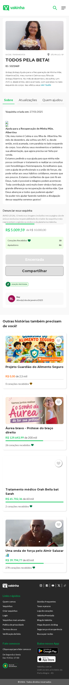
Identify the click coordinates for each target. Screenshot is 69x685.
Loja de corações (45, 611)
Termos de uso (10, 629)
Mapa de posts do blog (47, 624)
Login (5, 615)
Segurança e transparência (49, 629)
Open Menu (63, 8)
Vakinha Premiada (45, 615)
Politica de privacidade (13, 624)
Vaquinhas (8, 606)
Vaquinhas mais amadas (14, 620)
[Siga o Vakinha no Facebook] (46, 585)
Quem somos (9, 601)
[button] (34, 35)
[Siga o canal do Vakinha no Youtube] (52, 585)
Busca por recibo (45, 634)
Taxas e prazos (44, 606)
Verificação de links (12, 634)
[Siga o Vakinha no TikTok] (65, 585)
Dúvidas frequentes (46, 601)
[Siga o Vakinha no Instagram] (40, 585)
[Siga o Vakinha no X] (59, 585)
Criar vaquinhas (10, 611)
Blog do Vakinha (44, 620)
